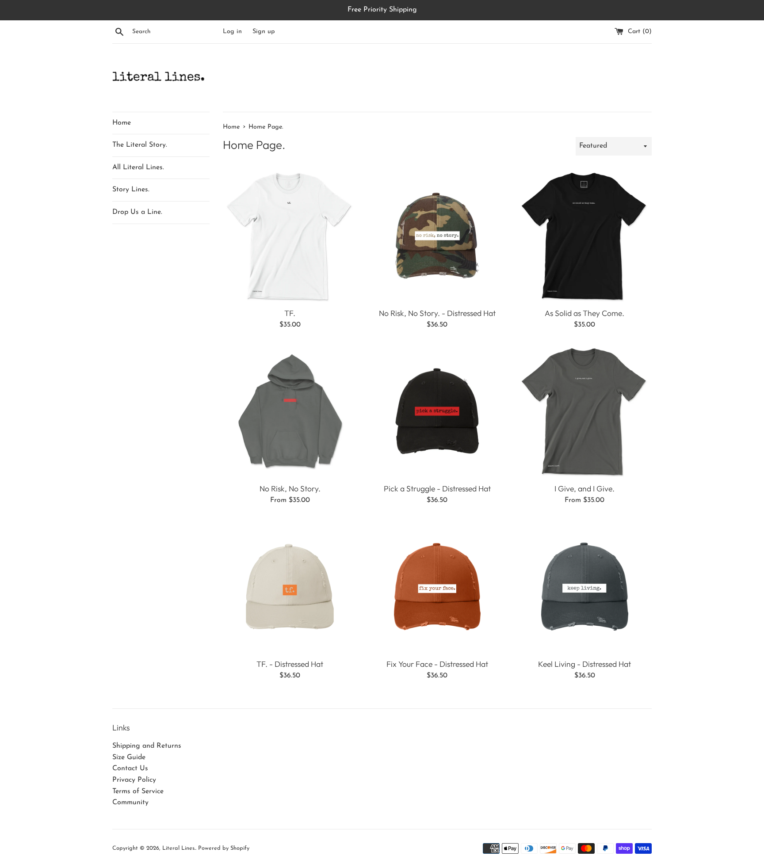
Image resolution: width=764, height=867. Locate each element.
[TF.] (290, 236)
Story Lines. (130, 189)
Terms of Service (138, 791)
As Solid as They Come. (584, 313)
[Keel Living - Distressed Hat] (585, 587)
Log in (232, 31)
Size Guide (128, 757)
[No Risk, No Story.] (290, 411)
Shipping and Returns (146, 745)
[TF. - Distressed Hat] (290, 587)
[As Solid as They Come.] (585, 236)
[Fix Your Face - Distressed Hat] (437, 587)
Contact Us (130, 768)
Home (121, 122)
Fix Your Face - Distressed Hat (437, 664)
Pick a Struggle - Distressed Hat (437, 488)
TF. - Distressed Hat (289, 664)
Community (130, 802)
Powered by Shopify (223, 848)
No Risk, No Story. (290, 488)
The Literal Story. (139, 144)
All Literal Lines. (138, 167)
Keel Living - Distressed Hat (584, 664)
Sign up (263, 31)
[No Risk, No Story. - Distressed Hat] (437, 236)
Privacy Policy (134, 779)
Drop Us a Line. (137, 212)
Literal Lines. (178, 848)
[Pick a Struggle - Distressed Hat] (437, 411)
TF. (289, 313)
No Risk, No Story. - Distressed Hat (437, 313)
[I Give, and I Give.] (585, 411)
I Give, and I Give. (584, 488)
